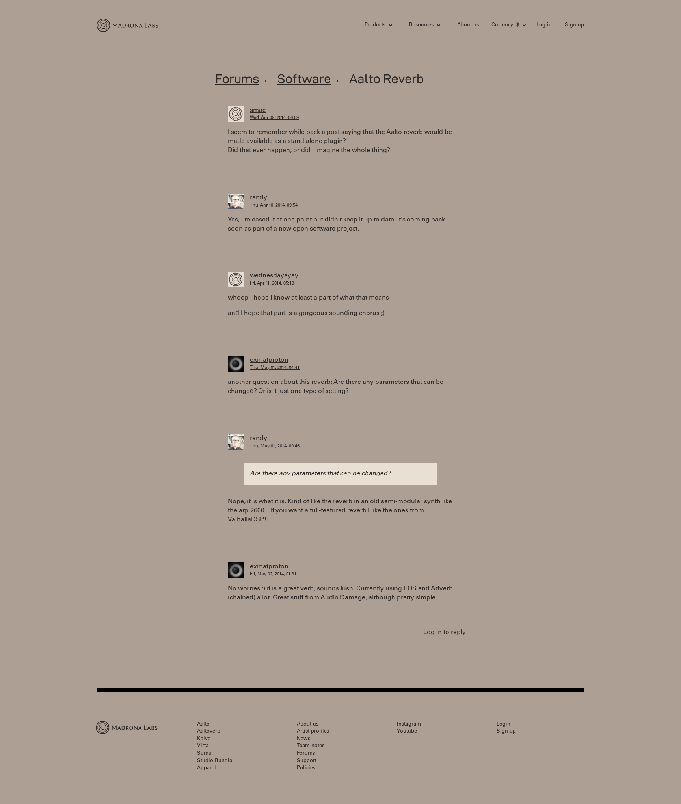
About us (468, 25)
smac (258, 110)
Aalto (203, 724)
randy (258, 198)
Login (503, 724)
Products (375, 25)
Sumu (204, 753)
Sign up (574, 25)
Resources (421, 25)
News (303, 739)
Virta (202, 746)
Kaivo (204, 739)
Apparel (206, 768)
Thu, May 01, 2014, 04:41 (275, 368)
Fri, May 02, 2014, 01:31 (273, 574)
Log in (544, 25)
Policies (306, 768)
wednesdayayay (274, 276)
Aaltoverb (208, 731)
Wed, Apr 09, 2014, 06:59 (274, 118)
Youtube (407, 731)
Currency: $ (505, 25)
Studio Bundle (214, 761)
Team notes (310, 746)
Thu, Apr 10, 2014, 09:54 (274, 205)
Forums (237, 79)
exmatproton (269, 360)
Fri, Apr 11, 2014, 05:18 (272, 283)
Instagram (409, 724)
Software (304, 79)
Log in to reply (444, 632)
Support (306, 761)
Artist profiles (313, 731)
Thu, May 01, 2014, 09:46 (275, 446)
